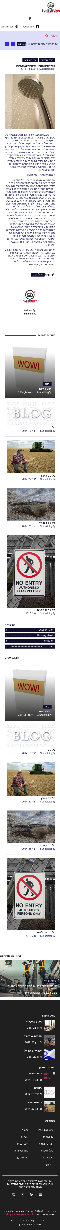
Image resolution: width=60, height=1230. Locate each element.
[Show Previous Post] (13, 44)
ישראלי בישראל (33, 1050)
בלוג (47, 384)
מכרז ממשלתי (34, 1021)
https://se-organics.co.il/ (19, 1214)
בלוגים (51, 427)
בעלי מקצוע (47, 60)
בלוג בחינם (45, 389)
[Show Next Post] (7, 44)
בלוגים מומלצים (46, 610)
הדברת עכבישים (33, 1036)
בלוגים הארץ (48, 475)
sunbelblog (45, 68)
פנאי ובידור (30, 60)
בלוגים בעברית (47, 522)
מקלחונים (38, 274)
